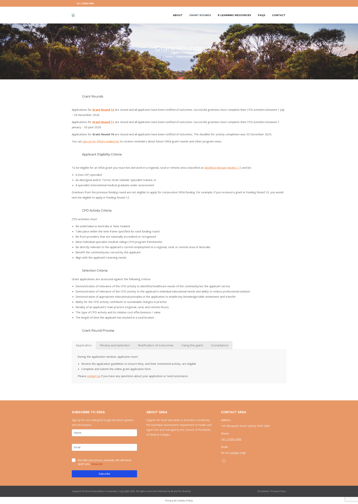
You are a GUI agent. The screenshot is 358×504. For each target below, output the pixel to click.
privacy (99, 460)
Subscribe (104, 473)
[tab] (84, 345)
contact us (93, 376)
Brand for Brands (181, 491)
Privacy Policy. (278, 491)
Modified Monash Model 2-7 (222, 167)
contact (234, 452)
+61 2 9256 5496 (85, 3)
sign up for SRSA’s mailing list (100, 141)
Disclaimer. (263, 491)
